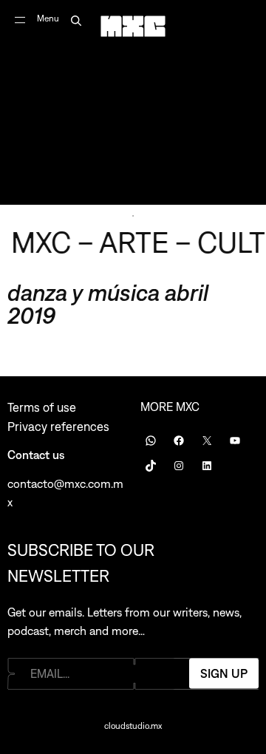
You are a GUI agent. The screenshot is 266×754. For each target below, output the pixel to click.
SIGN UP (224, 673)
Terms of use (41, 407)
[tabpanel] (133, 102)
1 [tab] (133, 215)
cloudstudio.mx (133, 726)
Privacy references (58, 426)
